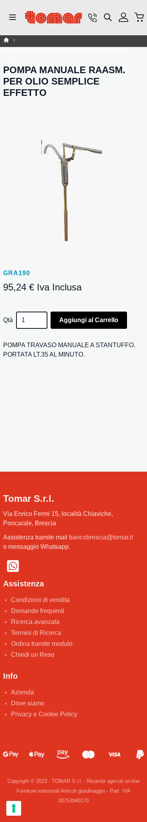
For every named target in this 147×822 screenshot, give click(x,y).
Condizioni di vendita (40, 600)
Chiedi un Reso (32, 654)
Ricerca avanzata (35, 621)
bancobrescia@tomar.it (101, 537)
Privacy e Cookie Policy (44, 714)
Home (6, 40)
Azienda (22, 692)
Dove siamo (27, 703)
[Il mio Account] (123, 17)
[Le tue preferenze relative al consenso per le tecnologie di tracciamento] (13, 808)
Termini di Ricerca (36, 632)
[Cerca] (108, 17)
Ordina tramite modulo (42, 643)
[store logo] (53, 17)
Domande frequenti (37, 610)
